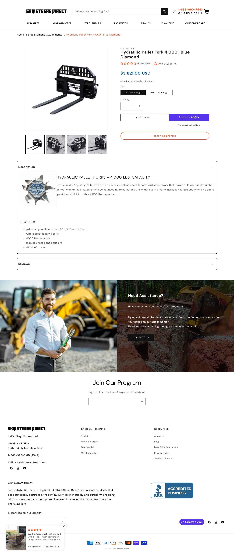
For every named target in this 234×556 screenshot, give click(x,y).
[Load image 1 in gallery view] (35, 144)
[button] (34, 23)
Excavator (121, 23)
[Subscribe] (141, 401)
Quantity (125, 99)
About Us (159, 436)
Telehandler (93, 23)
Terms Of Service (163, 458)
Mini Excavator (89, 453)
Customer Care (195, 23)
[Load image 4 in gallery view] (97, 144)
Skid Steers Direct (121, 549)
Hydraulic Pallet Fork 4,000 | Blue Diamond (93, 34)
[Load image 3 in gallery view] (76, 144)
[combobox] (120, 11)
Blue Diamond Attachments (45, 34)
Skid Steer (33, 23)
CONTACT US (141, 337)
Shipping (125, 81)
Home (20, 34)
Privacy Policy (162, 453)
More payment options (189, 125)
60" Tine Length (160, 92)
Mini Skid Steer (62, 23)
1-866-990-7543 (190, 9)
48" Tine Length (133, 92)
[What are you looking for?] (164, 11)
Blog (156, 441)
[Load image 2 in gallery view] (55, 144)
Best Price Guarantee (166, 447)
